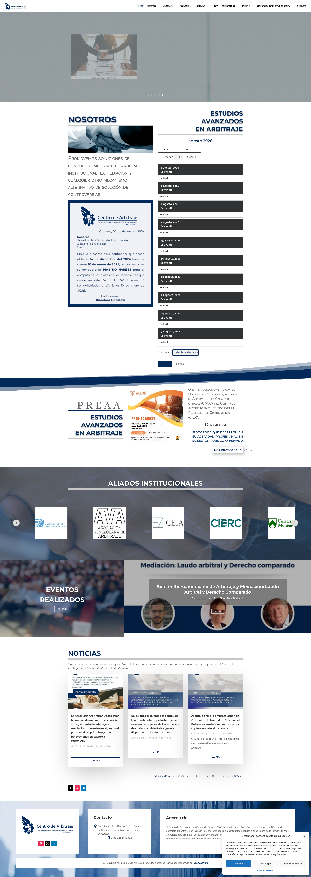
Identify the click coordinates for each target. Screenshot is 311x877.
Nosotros (151, 6)
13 (213, 775)
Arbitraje (167, 6)
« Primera (178, 775)
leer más (95, 760)
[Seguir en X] (70, 788)
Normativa (200, 6)
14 (218, 775)
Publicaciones (228, 6)
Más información (225, 449)
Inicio (140, 6)
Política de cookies (264, 871)
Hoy (179, 156)
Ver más (62, 608)
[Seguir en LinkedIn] (83, 788)
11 (202, 775)
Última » (236, 775)
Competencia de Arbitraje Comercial (273, 6)
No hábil (164, 352)
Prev (16, 523)
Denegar (266, 863)
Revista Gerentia (201, 48)
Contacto (301, 6)
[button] (304, 836)
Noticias (92, 746)
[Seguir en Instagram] (77, 788)
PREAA (215, 6)
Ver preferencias (293, 863)
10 (197, 775)
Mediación (184, 6)
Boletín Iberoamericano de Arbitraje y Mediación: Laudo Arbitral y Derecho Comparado (217, 589)
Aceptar (238, 863)
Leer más (201, 64)
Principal (106, 746)
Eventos (246, 6)
